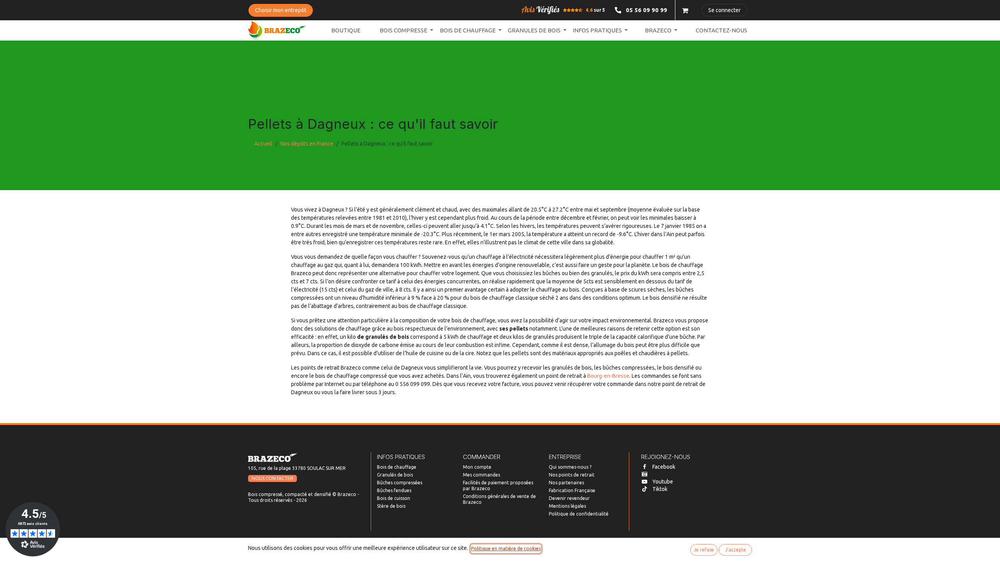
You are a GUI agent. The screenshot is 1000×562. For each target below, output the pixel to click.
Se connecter (724, 10)
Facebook (663, 467)
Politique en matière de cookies (506, 548)
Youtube (662, 481)
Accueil (263, 143)
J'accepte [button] (735, 549)
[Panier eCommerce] (685, 10)
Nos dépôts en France (306, 143)
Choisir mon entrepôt (280, 10)
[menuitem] (346, 30)
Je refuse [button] (704, 549)
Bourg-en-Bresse (608, 376)
